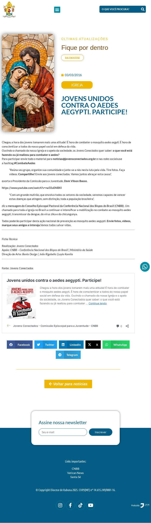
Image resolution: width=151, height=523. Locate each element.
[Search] (143, 9)
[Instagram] (60, 505)
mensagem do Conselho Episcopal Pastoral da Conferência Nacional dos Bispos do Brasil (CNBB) (66, 205)
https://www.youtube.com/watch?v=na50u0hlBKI (32, 187)
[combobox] (119, 9)
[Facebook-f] (70, 505)
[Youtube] (90, 505)
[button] (57, 10)
